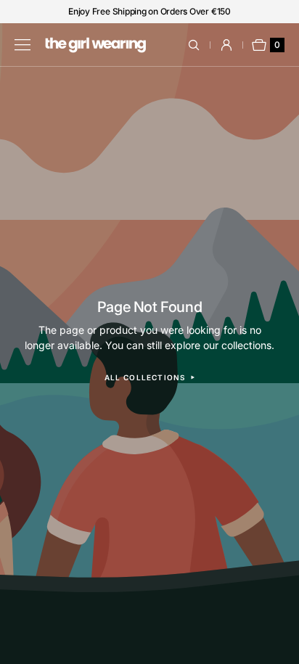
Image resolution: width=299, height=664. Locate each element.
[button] (202, 45)
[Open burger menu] (22, 45)
